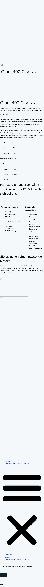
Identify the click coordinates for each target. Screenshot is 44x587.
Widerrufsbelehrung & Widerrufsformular (17, 463)
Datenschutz (9, 461)
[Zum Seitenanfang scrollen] (0, 571)
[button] (22, 509)
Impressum (8, 459)
